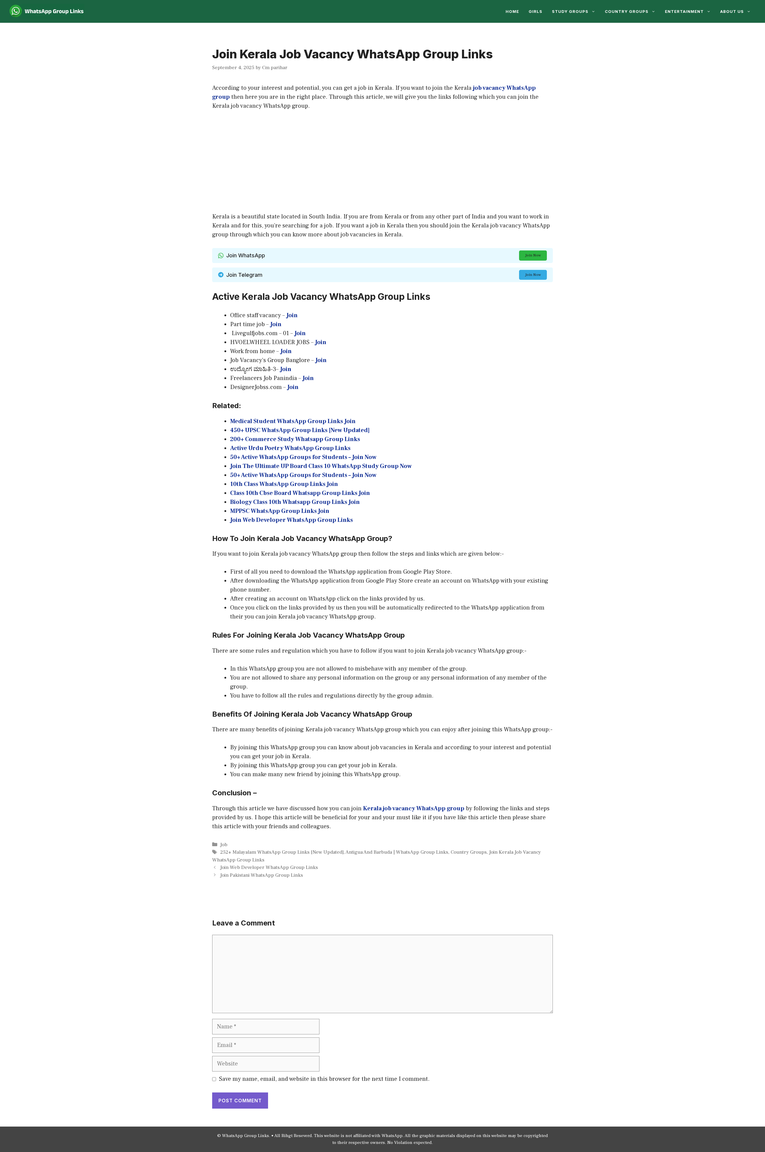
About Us (732, 11)
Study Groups (570, 11)
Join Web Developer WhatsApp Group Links (269, 867)
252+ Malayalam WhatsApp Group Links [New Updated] (282, 852)
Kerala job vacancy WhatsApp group (413, 808)
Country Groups (626, 11)
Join (321, 360)
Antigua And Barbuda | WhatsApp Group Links (396, 852)
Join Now (533, 255)
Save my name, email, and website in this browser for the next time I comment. (324, 1079)
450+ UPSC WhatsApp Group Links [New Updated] (300, 430)
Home (512, 11)
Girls (535, 11)
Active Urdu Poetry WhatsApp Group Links (290, 448)
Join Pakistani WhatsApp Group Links (261, 875)
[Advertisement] (382, 161)
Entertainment (684, 11)
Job (223, 844)
